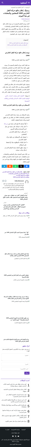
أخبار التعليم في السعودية (17, 7)
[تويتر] (3, 181)
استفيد (23, 2)
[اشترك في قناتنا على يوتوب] (18, 436)
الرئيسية (23, 429)
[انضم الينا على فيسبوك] (13, 436)
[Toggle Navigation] (29, 3)
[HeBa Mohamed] (27, 182)
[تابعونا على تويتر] (15, 436)
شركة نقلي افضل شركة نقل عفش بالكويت (15, 421)
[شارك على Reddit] (10, 166)
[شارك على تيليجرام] (4, 166)
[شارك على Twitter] (21, 166)
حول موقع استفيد (15, 432)
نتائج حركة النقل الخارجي (22, 175)
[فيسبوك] (5, 181)
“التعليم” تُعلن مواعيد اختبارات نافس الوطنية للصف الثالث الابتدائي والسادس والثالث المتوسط (16, 98)
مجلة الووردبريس (14, 444)
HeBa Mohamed (25, 19)
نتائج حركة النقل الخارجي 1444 (20, 177)
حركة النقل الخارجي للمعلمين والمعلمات (18, 173)
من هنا (6, 123)
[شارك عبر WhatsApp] (15, 166)
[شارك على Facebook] (26, 166)
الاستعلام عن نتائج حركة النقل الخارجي (12, 171)
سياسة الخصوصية (15, 429)
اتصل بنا (7, 429)
